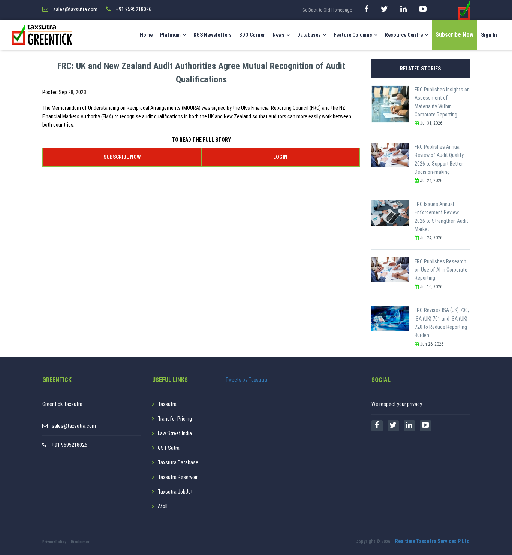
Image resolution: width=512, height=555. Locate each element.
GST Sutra (169, 448)
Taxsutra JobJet (175, 492)
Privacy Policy (54, 542)
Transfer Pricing (175, 419)
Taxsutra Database (178, 462)
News (278, 35)
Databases (309, 35)
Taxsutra (167, 404)
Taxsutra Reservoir (178, 477)
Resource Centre (404, 35)
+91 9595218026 (69, 445)
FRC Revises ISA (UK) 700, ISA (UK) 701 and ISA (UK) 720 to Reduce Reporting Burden (442, 322)
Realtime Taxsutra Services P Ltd (432, 541)
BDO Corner (252, 35)
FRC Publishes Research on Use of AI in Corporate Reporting (441, 269)
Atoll (163, 506)
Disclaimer (80, 542)
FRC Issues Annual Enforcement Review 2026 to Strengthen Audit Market (441, 216)
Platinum (170, 35)
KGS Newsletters (212, 35)
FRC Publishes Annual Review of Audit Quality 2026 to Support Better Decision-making (439, 159)
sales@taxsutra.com (74, 426)
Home (146, 35)
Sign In (489, 35)
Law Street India (175, 433)
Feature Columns (353, 35)
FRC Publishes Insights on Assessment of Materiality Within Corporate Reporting (442, 102)
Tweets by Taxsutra (246, 380)
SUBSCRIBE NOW (122, 157)
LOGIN (280, 157)
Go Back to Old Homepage (327, 10)
